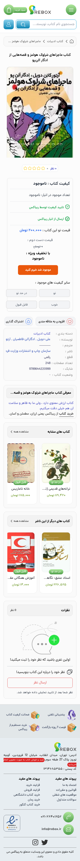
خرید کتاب (66, 414)
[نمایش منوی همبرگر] (71, 9)
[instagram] (35, 842)
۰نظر (53, 168)
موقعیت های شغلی (64, 795)
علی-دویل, (43, 339)
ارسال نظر (40, 682)
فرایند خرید (33, 785)
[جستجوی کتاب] (23, 24)
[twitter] (44, 842)
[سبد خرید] (9, 9)
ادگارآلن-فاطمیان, (23, 339)
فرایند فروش (32, 790)
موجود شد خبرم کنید (38, 270)
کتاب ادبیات (42, 334)
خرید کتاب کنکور (29, 804)
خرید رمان (34, 800)
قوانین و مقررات (66, 790)
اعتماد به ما (69, 785)
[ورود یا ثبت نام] (9, 24)
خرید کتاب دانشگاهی (27, 795)
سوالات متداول (66, 800)
